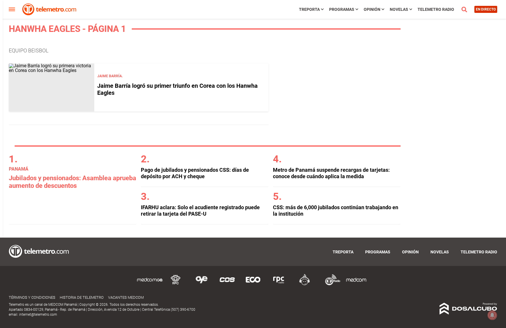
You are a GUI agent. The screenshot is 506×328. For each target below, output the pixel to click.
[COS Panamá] (227, 284)
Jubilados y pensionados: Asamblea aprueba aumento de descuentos (72, 181)
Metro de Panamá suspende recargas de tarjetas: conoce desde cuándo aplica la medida (331, 173)
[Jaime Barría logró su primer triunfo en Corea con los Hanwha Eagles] (51, 87)
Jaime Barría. (110, 76)
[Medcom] (356, 284)
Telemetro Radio (436, 9)
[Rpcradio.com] (279, 284)
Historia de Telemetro (82, 297)
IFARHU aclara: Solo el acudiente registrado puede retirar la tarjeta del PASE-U (200, 210)
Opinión (372, 9)
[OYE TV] (201, 284)
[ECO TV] (253, 284)
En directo (486, 9)
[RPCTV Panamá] (176, 284)
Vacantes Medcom (126, 297)
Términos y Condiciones (32, 297)
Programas (341, 9)
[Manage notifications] (492, 315)
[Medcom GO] (150, 284)
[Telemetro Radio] (330, 284)
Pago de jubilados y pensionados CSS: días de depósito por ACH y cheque (195, 173)
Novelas (399, 9)
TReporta (309, 9)
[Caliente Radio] (304, 284)
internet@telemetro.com (38, 314)
